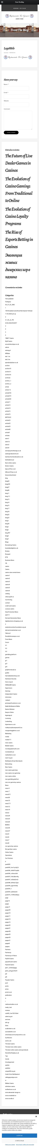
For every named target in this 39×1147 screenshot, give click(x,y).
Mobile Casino (9, 746)
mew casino (8, 743)
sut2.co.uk (8, 1041)
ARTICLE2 (8, 417)
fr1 (6, 645)
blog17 (7, 508)
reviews (7, 1010)
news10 (7, 800)
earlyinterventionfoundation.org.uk (15, 627)
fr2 (6, 648)
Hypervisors (8, 688)
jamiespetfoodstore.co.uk (13, 703)
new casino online (10, 776)
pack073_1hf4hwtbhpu (12, 895)
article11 (7, 402)
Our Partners (9, 858)
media (7, 736)
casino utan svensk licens (12, 572)
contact (7, 603)
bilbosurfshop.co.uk (11, 472)
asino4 (7, 447)
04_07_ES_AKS (10, 304)
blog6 (7, 530)
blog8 (7, 536)
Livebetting (8, 721)
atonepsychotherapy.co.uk (13, 450)
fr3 (6, 651)
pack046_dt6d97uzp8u (12, 870)
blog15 (7, 505)
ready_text (8, 1007)
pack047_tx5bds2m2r (11, 879)
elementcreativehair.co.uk (13, 630)
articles (7, 435)
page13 (7, 901)
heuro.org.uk (9, 682)
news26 (7, 822)
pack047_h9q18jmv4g (12, 876)
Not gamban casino (11, 849)
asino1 (7, 438)
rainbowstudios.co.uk (11, 1004)
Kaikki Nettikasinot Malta (12, 706)
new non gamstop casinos (13, 782)
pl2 (6, 974)
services (7, 1019)
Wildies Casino (9, 1083)
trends (7, 1059)
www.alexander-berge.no (12, 1092)
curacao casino (9, 609)
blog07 (7, 487)
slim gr (7, 1022)
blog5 (7, 527)
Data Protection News (11, 612)
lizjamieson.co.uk (10, 724)
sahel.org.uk (8, 1016)
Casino (7, 569)
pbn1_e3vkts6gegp (11, 967)
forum (7, 642)
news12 (7, 806)
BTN (6, 557)
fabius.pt (8, 633)
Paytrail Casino (9, 964)
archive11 (8, 371)
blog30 (7, 523)
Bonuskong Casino (10, 545)
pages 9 (7, 907)
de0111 (7, 615)
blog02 (7, 481)
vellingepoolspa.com (11, 1077)
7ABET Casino (9, 338)
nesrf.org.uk (8, 758)
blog (6, 478)
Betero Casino (9, 466)
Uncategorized (9, 1062)
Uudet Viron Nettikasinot (12, 1074)
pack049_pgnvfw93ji (11, 885)
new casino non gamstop (12, 773)
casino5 (7, 587)
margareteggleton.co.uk (12, 730)
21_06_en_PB (9, 320)
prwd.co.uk (8, 992)
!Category (8, 301)
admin (7, 347)
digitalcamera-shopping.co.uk (14, 621)
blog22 (7, 514)
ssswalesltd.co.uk (10, 1031)
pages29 (7, 934)
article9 (7, 432)
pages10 (7, 913)
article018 (8, 393)
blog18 (7, 511)
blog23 (7, 517)
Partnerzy (8, 952)
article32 (7, 423)
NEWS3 (7, 825)
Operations (8, 855)
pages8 (7, 943)
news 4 (7, 788)
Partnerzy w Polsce (11, 955)
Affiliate (7, 353)
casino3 (7, 581)
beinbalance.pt (9, 460)
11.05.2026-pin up (10, 314)
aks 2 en (7, 359)
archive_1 (8, 381)
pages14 (7, 919)
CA (6, 563)
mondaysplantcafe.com (12, 749)
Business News (9, 560)
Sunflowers (8, 1037)
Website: (6, 101)
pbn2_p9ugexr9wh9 (11, 971)
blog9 (7, 539)
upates (7, 1065)
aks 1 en (7, 356)
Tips (6, 1056)
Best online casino (10, 463)
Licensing (8, 718)
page (6, 898)
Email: (6, 92)
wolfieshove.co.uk (10, 1089)
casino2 (7, 578)
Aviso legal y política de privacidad (25, 1144)
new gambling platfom (12, 779)
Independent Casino (11, 694)
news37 (7, 831)
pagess (7, 946)
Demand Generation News (13, 618)
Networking (8, 764)
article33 (7, 426)
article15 (7, 411)
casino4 (7, 584)
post (6, 983)
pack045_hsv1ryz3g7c (12, 867)
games (7, 657)
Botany (7, 551)
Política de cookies (10, 1144)
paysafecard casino (11, 961)
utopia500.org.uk (10, 1071)
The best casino (10, 1044)
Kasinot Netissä (9, 709)
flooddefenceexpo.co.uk (12, 636)
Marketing (8, 733)
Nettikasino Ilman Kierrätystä (13, 761)
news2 (7, 812)
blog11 (7, 493)
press (7, 989)
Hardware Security (10, 679)
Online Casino (9, 852)
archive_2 (8, 384)
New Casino (8, 767)
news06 (7, 797)
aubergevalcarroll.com (12, 453)
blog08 (7, 490)
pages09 (7, 910)
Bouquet (7, 554)
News (7, 785)
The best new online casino (13, 1047)
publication (8, 995)
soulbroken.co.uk (10, 1028)
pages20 (7, 925)
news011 (8, 794)
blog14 (7, 502)
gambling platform (10, 654)
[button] (36, 1116)
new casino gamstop (11, 770)
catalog (7, 593)
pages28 (7, 931)
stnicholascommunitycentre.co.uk (15, 1034)
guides (7, 673)
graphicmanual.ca (10, 669)
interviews (8, 697)
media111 (8, 739)
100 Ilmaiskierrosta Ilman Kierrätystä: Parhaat (18, 311)
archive (7, 365)
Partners (7, 949)
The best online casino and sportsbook (16, 1050)
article (7, 387)
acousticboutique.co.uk (12, 344)
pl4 (6, 977)
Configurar (19, 1141)
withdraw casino (10, 1086)
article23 (7, 420)
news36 (7, 828)
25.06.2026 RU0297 (11, 323)
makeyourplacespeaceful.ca (13, 727)
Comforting (8, 599)
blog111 (7, 496)
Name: (6, 84)
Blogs (7, 542)
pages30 (7, 937)
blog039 (7, 484)
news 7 (7, 791)
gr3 (6, 663)
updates (7, 1068)
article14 (7, 408)
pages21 (7, 928)
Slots (6, 1025)
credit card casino (10, 606)
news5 (7, 834)
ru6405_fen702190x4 (11, 1013)
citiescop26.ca (9, 596)
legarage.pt (8, 715)
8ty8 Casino (8, 341)
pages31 (7, 940)
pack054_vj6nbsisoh (11, 892)
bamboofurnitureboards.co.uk (14, 457)
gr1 (6, 660)
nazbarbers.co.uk (10, 755)
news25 (7, 818)
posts (7, 986)
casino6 (7, 590)
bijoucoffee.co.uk (10, 469)
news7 (7, 840)
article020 (8, 399)
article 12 (8, 390)
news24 (7, 815)
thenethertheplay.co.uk (12, 1053)
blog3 (7, 520)
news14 (7, 809)
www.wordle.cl (9, 1098)
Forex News (8, 639)
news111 (8, 803)
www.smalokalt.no (10, 1095)
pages (7, 904)
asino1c (7, 441)
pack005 (7, 864)
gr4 (6, 666)
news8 (7, 843)
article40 (7, 429)
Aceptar (20, 1135)
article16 (7, 414)
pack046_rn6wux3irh (11, 873)
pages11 (7, 916)
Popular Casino (9, 980)
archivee (7, 378)
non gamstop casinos (11, 846)
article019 (8, 396)
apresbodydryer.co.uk (11, 362)
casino (7, 566)
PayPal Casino (9, 958)
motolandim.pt (9, 752)
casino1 (7, 575)
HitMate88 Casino (10, 685)
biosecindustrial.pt (10, 475)
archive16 (8, 374)
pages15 (7, 922)
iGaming (7, 691)
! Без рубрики (9, 298)
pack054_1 (8, 888)
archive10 (8, 368)
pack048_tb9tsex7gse (12, 882)
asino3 (7, 444)
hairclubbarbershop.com (12, 676)
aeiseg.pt (8, 350)
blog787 (7, 533)
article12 (7, 405)
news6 (7, 837)
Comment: (7, 109)
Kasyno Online (9, 712)
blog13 (7, 499)
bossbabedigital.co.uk (11, 548)
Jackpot (7, 700)
